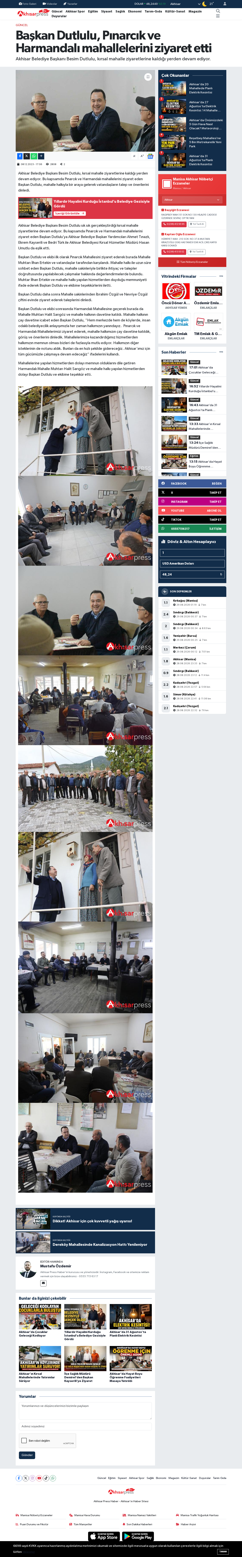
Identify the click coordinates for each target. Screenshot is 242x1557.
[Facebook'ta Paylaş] (19, 156)
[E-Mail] (43, 1283)
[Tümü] (221, 276)
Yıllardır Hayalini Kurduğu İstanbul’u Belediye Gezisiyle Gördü (85, 1335)
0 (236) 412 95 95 (176, 224)
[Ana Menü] (218, 16)
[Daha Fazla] (41, 156)
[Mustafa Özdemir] (28, 1268)
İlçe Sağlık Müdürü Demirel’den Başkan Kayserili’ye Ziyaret (78, 1377)
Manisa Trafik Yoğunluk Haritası (200, 1515)
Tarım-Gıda (153, 11)
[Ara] (218, 11)
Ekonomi (134, 11)
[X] (25, 1478)
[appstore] (104, 1536)
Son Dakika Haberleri (139, 1524)
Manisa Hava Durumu (87, 1515)
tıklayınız (28, 1552)
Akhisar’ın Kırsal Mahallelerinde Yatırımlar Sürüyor (37, 1377)
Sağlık (120, 11)
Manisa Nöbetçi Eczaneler (36, 1515)
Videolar (52, 3)
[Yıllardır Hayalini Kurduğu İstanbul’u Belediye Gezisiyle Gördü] (85, 1316)
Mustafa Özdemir (55, 1266)
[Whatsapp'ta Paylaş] (34, 156)
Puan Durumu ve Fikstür (34, 1524)
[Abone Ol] (150, 156)
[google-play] (138, 1536)
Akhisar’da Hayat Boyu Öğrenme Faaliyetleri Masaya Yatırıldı (126, 1377)
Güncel (57, 11)
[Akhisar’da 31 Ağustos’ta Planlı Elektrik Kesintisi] (131, 1316)
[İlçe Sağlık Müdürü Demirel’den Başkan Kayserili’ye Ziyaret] (85, 1358)
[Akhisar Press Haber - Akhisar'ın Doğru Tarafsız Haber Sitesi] (33, 14)
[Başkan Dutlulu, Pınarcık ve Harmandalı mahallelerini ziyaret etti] (85, 111)
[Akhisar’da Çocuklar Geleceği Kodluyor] (40, 1316)
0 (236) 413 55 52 (175, 252)
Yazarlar (72, 3)
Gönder (27, 1455)
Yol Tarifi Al (198, 224)
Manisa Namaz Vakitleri (142, 1515)
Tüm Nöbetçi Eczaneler (194, 262)
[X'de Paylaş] (26, 156)
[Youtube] (39, 1478)
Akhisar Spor (75, 11)
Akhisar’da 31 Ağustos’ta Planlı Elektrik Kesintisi (203, 408)
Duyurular (59, 16)
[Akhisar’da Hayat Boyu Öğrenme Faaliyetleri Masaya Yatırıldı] (131, 1358)
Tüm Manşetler (83, 1524)
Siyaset (106, 11)
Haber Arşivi (188, 1524)
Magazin (195, 11)
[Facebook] (19, 1478)
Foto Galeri (29, 3)
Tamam (223, 1552)
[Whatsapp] (53, 1478)
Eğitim (93, 11)
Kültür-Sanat (175, 11)
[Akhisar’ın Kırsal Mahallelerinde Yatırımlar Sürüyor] (40, 1358)
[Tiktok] (46, 1478)
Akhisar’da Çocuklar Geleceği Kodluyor (202, 370)
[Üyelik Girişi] (223, 4)
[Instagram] (32, 1478)
